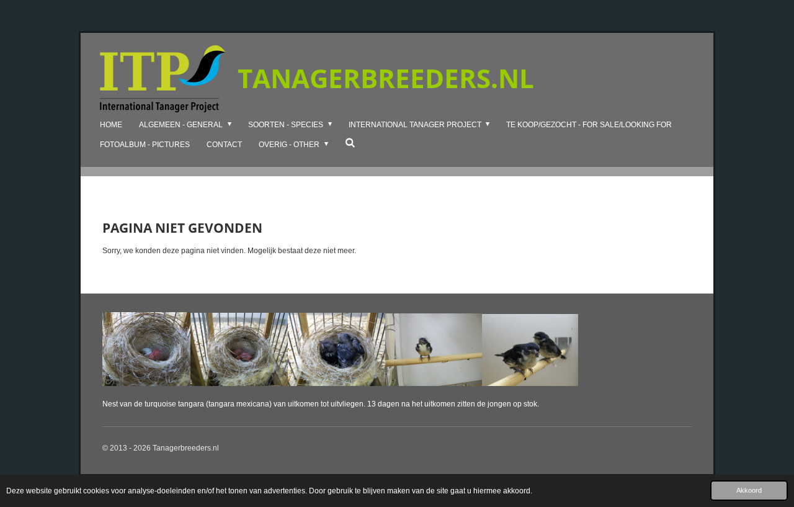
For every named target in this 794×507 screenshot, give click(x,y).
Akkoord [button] (749, 490)
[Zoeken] (350, 142)
